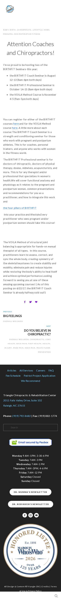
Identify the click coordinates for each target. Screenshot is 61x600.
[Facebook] (24, 515)
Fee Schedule (13, 375)
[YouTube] (36, 515)
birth (13, 30)
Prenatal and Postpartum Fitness (21, 34)
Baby (6, 30)
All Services (26, 370)
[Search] (56, 596)
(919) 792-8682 (21, 415)
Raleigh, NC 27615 (14, 405)
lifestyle (38, 30)
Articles (11, 370)
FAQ (51, 370)
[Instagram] (30, 515)
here (16, 123)
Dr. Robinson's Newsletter (30, 504)
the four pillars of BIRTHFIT (20, 208)
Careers (40, 370)
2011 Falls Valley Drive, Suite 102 (22, 400)
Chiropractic (24, 30)
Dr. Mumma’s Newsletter (30, 492)
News (46, 30)
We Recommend (30, 380)
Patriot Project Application (39, 375)
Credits (45, 586)
